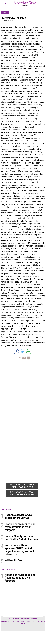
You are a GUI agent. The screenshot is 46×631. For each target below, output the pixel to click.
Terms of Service (20, 621)
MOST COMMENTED (8, 569)
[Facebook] (16, 351)
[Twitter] (22, 351)
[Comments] (28, 351)
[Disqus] (23, 391)
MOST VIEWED (6, 510)
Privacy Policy (31, 621)
